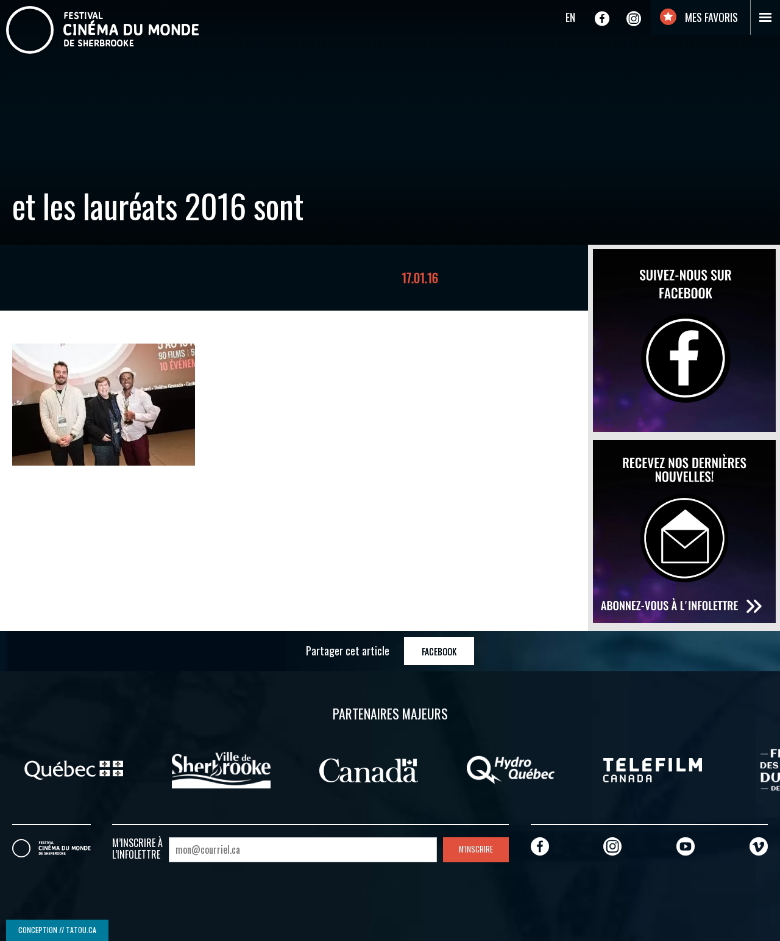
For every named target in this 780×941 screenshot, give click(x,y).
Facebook (439, 651)
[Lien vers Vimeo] (759, 846)
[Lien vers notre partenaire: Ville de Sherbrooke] (221, 769)
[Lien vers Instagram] (633, 18)
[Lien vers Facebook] (602, 18)
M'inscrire (476, 849)
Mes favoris (710, 17)
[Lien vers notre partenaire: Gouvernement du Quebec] (73, 769)
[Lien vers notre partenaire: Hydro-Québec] (511, 769)
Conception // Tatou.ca (57, 930)
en (570, 17)
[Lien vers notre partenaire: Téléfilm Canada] (652, 769)
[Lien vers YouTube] (685, 846)
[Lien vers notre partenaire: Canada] (368, 769)
